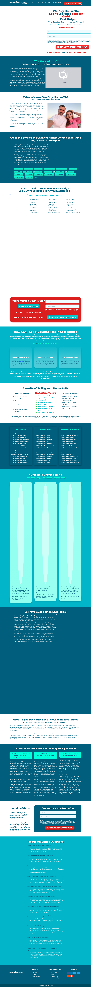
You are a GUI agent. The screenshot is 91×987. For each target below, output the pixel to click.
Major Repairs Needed (53, 209)
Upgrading (32, 202)
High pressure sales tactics (69, 404)
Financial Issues (70, 199)
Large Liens (69, 207)
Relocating (32, 201)
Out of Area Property (71, 209)
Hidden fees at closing (70, 396)
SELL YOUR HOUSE (54, 3)
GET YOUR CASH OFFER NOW (73, 47)
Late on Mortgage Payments (73, 212)
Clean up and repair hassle (21, 402)
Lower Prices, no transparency (68, 399)
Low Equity (68, 205)
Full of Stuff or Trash (53, 207)
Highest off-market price (46, 398)
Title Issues (69, 201)
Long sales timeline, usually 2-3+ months (21, 410)
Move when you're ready (46, 412)
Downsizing (33, 204)
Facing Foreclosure (34, 205)
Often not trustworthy (70, 407)
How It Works (42, 3)
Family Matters (69, 210)
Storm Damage (51, 202)
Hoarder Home (69, 204)
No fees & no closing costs (46, 396)
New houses (51, 201)
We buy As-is (42, 400)
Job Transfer (33, 207)
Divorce (32, 209)
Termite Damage (52, 205)
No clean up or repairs (45, 402)
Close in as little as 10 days (45, 409)
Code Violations (70, 202)
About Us (32, 3)
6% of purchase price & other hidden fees (22, 398)
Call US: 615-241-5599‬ (28, 306)
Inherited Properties (35, 199)
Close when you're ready (46, 406)
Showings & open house (20, 406)
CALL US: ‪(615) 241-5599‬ (73, 3)
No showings (42, 404)
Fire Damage (51, 204)
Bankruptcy (33, 210)
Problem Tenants (52, 210)
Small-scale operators (70, 409)
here (21, 361)
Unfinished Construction (54, 212)
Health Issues (33, 212)
